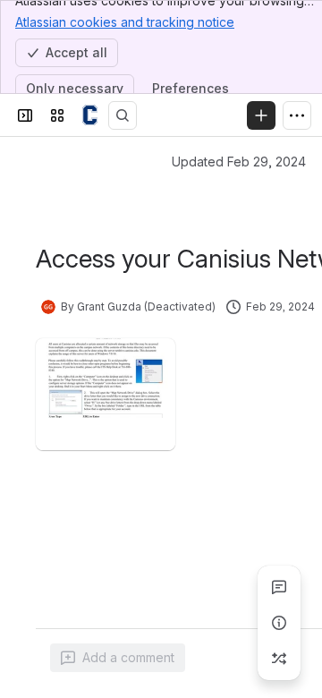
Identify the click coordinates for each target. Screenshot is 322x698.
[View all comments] (279, 587)
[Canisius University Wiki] (90, 115)
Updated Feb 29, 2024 (239, 161)
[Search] (122, 115)
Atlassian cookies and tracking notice (124, 22)
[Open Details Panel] (279, 623)
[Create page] (279, 658)
